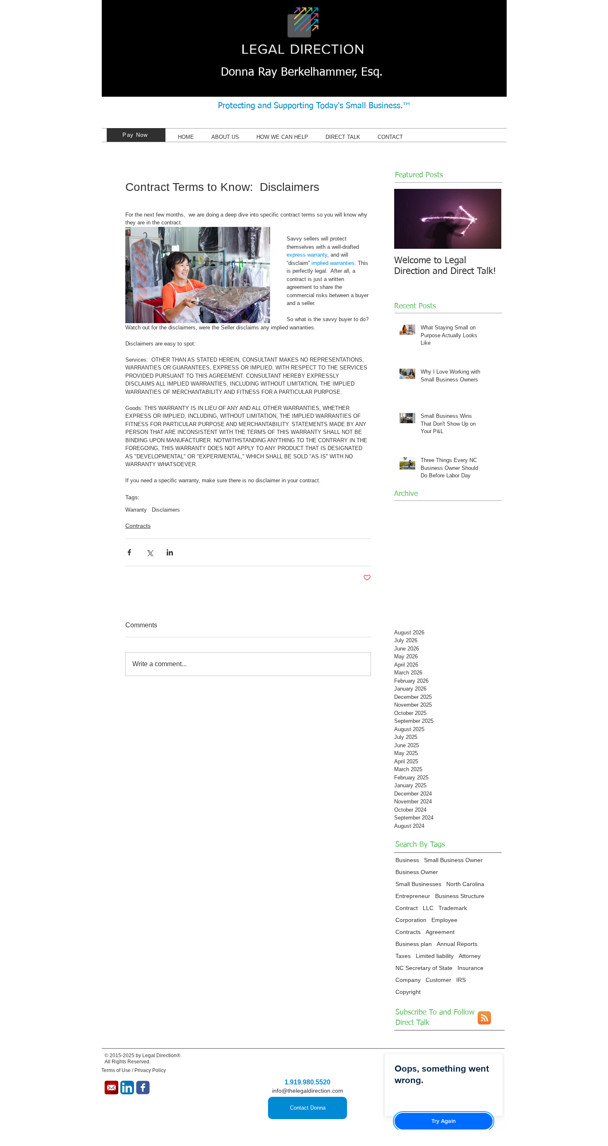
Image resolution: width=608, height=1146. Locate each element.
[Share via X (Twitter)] (149, 552)
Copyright (408, 992)
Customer (438, 980)
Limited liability (435, 956)
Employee (444, 920)
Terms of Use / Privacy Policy (133, 1070)
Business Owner (416, 872)
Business (407, 860)
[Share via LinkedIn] (170, 552)
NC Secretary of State (423, 968)
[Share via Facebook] (129, 552)
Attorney (470, 956)
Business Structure (459, 896)
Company (408, 980)
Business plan (413, 944)
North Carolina (465, 884)
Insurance (470, 968)
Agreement (440, 932)
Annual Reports (457, 944)
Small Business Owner (453, 860)
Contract (406, 908)
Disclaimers (166, 510)
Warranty (136, 510)
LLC (428, 908)
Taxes (403, 956)
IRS (461, 980)
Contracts (138, 525)
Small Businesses (418, 884)
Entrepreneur (412, 896)
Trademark (452, 908)
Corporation (410, 920)
